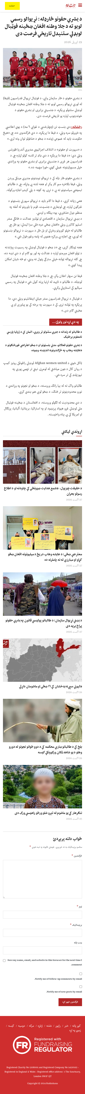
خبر (66, 1026)
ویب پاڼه (78, 943)
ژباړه (40, 1026)
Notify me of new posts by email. (64, 992)
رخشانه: (76, 127)
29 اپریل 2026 (73, 42)
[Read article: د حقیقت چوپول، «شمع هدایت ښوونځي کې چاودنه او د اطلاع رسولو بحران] (42, 462)
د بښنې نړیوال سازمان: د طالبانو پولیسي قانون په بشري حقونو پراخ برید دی (43, 623)
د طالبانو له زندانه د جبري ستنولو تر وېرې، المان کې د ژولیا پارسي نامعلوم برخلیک (44, 334)
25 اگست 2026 (74, 819)
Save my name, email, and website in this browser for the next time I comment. (45, 962)
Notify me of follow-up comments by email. (58, 979)
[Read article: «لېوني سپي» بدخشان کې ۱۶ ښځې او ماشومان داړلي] (42, 660)
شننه (49, 1026)
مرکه (31, 1026)
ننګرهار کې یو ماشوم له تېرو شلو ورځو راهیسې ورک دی (48, 813)
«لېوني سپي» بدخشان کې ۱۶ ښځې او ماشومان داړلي (50, 687)
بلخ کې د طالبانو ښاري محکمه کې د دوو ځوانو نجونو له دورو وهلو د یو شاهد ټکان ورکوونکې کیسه (45, 749)
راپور (57, 1026)
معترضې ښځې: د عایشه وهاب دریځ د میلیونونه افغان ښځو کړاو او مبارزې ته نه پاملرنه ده (45, 557)
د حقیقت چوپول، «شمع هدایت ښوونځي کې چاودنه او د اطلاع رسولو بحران (43, 491)
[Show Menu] (80, 6)
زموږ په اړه (75, 1030)
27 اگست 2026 (74, 500)
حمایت (12, 6)
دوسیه (21, 1026)
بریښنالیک (76, 925)
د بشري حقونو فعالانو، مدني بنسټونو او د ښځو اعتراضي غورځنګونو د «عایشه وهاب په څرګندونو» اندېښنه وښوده (43, 348)
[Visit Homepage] (71, 6)
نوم (79, 906)
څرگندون (76, 856)
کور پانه (76, 1026)
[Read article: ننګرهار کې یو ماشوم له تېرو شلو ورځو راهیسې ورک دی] (42, 786)
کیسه (11, 1026)
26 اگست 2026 (74, 692)
